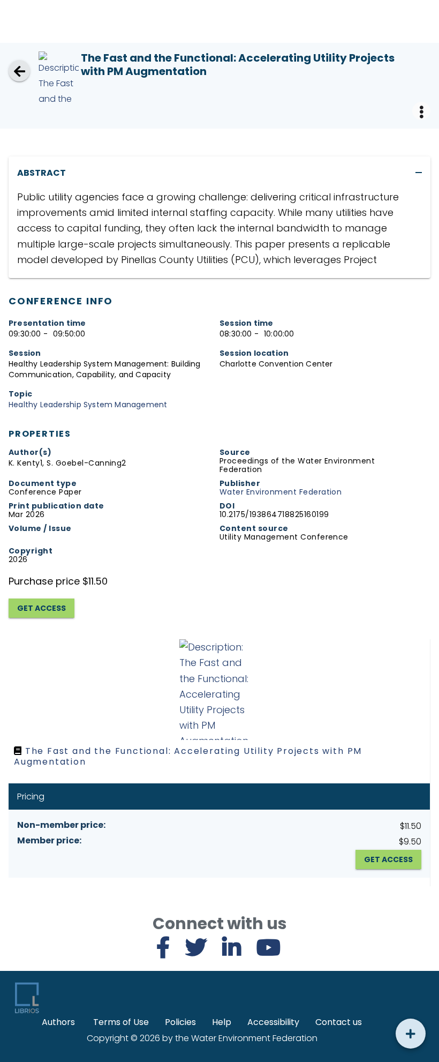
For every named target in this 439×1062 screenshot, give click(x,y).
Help (221, 1022)
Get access (41, 608)
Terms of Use (121, 1022)
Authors (58, 1022)
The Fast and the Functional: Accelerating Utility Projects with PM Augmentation (188, 756)
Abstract (41, 173)
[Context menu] (421, 111)
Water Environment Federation (281, 492)
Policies (180, 1022)
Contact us (338, 1022)
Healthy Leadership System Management (88, 404)
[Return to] (19, 70)
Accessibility (273, 1022)
